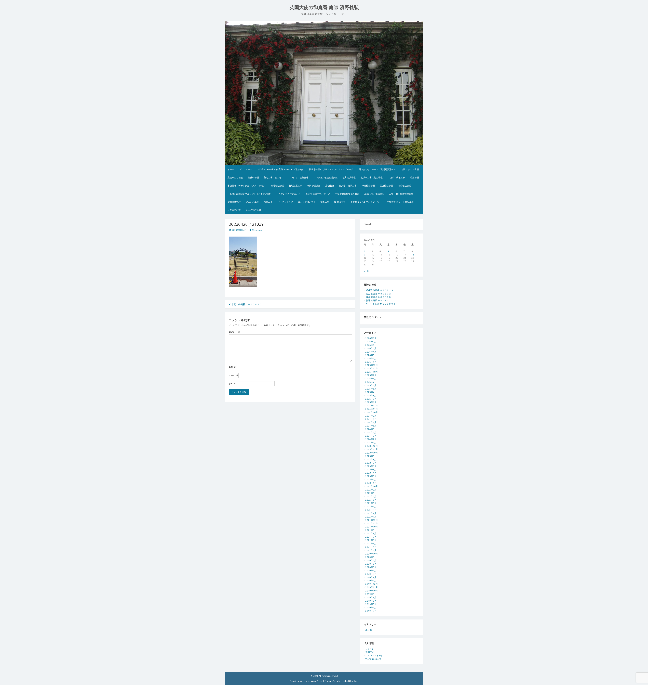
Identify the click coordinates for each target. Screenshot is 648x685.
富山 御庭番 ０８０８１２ (378, 293)
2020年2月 (370, 577)
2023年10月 (371, 452)
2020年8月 (370, 557)
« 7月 (366, 271)
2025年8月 (370, 378)
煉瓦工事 (324, 201)
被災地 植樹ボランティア (317, 193)
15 (412, 254)
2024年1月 (370, 442)
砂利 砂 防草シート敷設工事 (400, 201)
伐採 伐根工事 (397, 177)
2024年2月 (370, 439)
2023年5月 (370, 469)
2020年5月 (370, 567)
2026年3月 (370, 355)
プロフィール (245, 169)
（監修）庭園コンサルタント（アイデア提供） (250, 193)
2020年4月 (370, 570)
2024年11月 (371, 408)
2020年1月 (370, 580)
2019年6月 (370, 600)
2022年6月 (370, 499)
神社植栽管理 (368, 185)
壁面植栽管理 (234, 201)
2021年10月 (371, 526)
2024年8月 (370, 418)
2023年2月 (370, 479)
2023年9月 (370, 456)
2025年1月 (370, 402)
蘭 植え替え (340, 201)
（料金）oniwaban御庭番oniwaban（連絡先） (280, 169)
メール (233, 375)
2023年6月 (370, 466)
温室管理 (414, 177)
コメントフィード (374, 655)
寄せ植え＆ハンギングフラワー (366, 201)
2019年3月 (370, 610)
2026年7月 (370, 341)
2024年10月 (371, 412)
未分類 (368, 629)
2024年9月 (370, 415)
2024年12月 (371, 405)
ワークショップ (285, 201)
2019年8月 (370, 597)
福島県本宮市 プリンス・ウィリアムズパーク (331, 169)
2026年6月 (370, 344)
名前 (232, 367)
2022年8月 (370, 493)
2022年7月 (370, 496)
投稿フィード (372, 652)
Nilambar (353, 680)
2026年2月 (370, 358)
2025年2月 (370, 398)
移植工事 (268, 201)
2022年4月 (370, 506)
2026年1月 (370, 361)
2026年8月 (370, 338)
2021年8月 (370, 533)
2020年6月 (370, 563)
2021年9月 (370, 530)
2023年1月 (370, 482)
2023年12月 (371, 445)
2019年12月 (371, 583)
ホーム (230, 169)
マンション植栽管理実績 (325, 177)
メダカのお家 (234, 209)
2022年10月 (371, 486)
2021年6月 (370, 540)
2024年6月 (370, 425)
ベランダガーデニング (290, 193)
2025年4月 (370, 392)
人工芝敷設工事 (253, 209)
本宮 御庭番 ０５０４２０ (246, 304)
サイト (232, 383)
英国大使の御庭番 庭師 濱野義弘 (324, 7)
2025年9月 (370, 375)
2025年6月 (370, 385)
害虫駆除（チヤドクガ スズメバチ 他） (246, 185)
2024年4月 (370, 432)
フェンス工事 (252, 201)
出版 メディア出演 (410, 169)
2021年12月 (371, 520)
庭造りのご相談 (235, 177)
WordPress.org (373, 658)
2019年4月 (370, 607)
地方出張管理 (349, 177)
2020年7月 (370, 560)
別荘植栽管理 (277, 185)
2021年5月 (370, 543)
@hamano (257, 230)
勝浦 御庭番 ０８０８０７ (378, 300)
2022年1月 (370, 516)
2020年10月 (371, 553)
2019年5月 (370, 604)
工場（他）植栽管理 (374, 193)
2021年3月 (370, 550)
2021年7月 (370, 536)
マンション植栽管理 (298, 177)
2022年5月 (370, 503)
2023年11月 (371, 449)
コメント (234, 331)
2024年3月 (370, 435)
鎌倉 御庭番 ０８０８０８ (378, 297)
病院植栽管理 (404, 185)
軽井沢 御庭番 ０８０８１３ (379, 290)
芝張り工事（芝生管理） (373, 177)
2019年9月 (370, 594)
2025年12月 (371, 365)
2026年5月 (370, 348)
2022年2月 (370, 513)
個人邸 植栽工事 (348, 185)
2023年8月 (370, 459)
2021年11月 (371, 523)
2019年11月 (371, 587)
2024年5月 (370, 429)
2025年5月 (370, 388)
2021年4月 (370, 546)
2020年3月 (370, 573)
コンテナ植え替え (307, 201)
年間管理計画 (313, 185)
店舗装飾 (329, 185)
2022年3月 (370, 509)
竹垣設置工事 (295, 185)
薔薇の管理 (253, 177)
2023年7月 (370, 462)
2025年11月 (371, 368)
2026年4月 (370, 351)
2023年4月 (370, 472)
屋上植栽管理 (386, 185)
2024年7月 (370, 422)
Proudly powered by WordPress (306, 680)
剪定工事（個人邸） (274, 177)
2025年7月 (370, 381)
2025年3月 (370, 395)
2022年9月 (370, 489)
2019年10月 (371, 590)
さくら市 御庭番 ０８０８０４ (380, 303)
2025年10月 (371, 371)
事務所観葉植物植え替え (347, 193)
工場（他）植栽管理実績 (401, 193)
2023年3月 (370, 476)
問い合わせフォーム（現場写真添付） (377, 169)
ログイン (369, 648)
